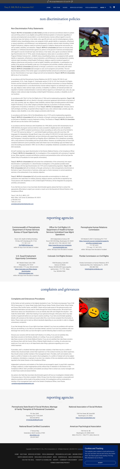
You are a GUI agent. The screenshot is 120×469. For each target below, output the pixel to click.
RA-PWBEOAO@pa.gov (26, 245)
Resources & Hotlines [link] (63, 454)
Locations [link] (82, 460)
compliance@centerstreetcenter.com (22, 204)
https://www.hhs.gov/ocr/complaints (60, 245)
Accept (100, 462)
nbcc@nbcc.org (34, 435)
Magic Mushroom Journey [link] (78, 457)
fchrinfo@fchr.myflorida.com (94, 269)
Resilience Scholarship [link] (43, 457)
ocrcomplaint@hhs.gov (60, 247)
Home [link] (49, 7)
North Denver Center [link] (25, 457)
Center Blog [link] (62, 457)
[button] (103, 7)
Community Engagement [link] (68, 460)
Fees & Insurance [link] (91, 7)
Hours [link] (65, 7)
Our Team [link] (56, 7)
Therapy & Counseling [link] (44, 460)
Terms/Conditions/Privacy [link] (60, 462)
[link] (19, 7)
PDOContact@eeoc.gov (26, 273)
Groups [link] (55, 460)
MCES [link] (55, 457)
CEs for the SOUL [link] (28, 460)
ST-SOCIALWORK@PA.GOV (34, 420)
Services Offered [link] (76, 7)
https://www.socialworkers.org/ (85, 418)
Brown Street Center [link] (80, 454)
